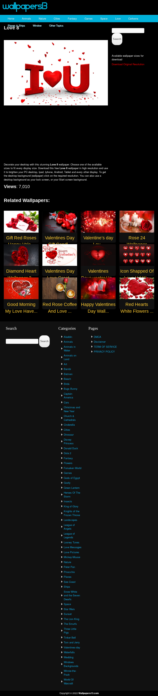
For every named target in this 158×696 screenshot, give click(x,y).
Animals (26, 18)
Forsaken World (72, 468)
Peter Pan (69, 567)
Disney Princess (69, 441)
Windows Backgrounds (71, 664)
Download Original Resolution (128, 64)
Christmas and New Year (72, 409)
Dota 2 (67, 453)
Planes (67, 577)
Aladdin (68, 337)
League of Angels (69, 527)
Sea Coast (70, 582)
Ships (67, 586)
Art (65, 364)
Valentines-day (72, 647)
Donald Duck (71, 448)
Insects (68, 501)
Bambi (67, 369)
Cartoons (133, 18)
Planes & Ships (16, 25)
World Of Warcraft (69, 681)
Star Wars (69, 609)
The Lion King (71, 619)
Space (104, 18)
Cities (57, 18)
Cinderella (69, 424)
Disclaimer (100, 341)
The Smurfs (70, 624)
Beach (67, 379)
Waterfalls (69, 652)
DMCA (97, 337)
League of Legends (69, 535)
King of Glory (71, 506)
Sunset (68, 614)
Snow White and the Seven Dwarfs (72, 595)
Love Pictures (71, 552)
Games (89, 18)
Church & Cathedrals (70, 418)
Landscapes (70, 520)
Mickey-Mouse (72, 557)
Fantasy (72, 18)
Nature (42, 18)
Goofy (67, 483)
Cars (66, 402)
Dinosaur (69, 434)
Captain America (68, 395)
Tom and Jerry (72, 642)
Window (37, 25)
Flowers (68, 463)
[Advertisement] (79, 134)
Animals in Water (70, 348)
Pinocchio (69, 572)
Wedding (68, 657)
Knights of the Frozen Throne (72, 513)
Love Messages (73, 547)
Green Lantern (72, 488)
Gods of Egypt (72, 478)
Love (118, 18)
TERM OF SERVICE (105, 346)
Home (11, 18)
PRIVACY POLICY (104, 351)
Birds (67, 384)
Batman (68, 374)
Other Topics (56, 25)
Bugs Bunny (70, 388)
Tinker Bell (70, 637)
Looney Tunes (71, 542)
